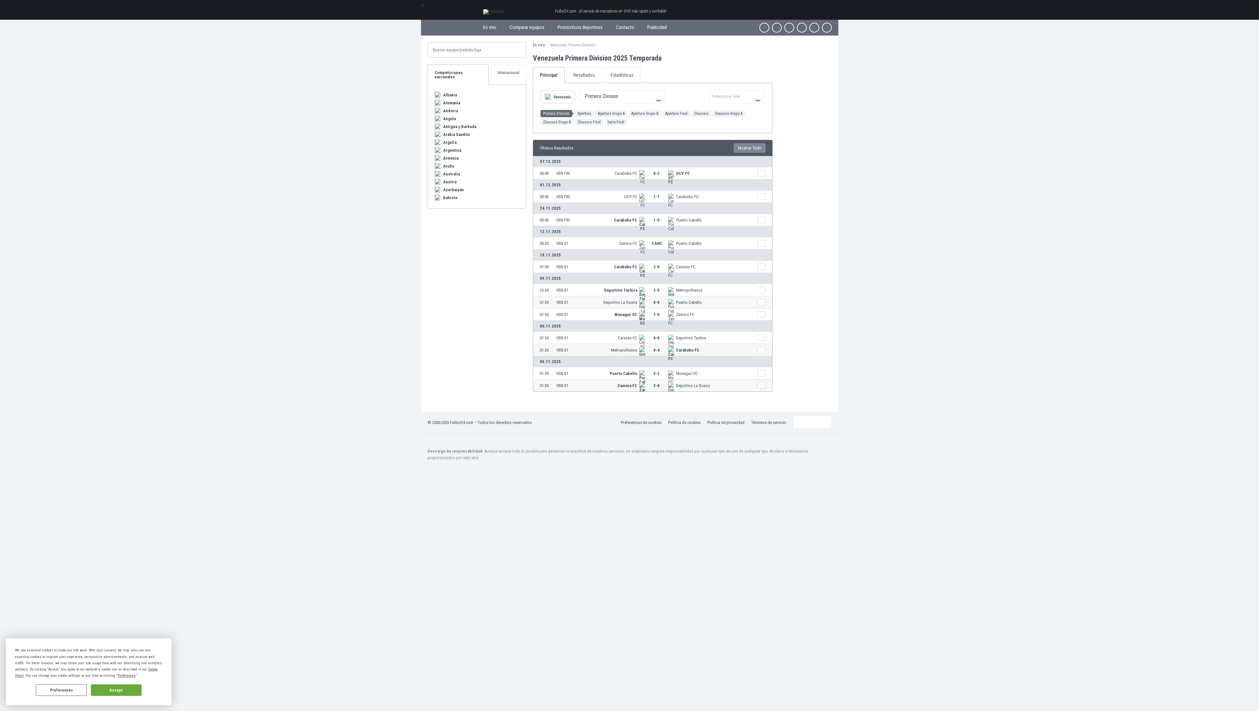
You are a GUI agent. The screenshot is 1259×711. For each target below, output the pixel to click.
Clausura (701, 113)
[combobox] (623, 96)
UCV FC (683, 173)
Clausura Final (589, 122)
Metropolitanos (689, 290)
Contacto (625, 27)
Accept (116, 690)
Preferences (61, 690)
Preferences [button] (127, 675)
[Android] (814, 28)
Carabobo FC (626, 173)
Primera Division (556, 113)
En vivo (489, 27)
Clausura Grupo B (557, 122)
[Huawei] (827, 28)
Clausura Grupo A (729, 113)
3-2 (656, 373)
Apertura (584, 113)
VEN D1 (562, 243)
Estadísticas (622, 75)
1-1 (656, 196)
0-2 (656, 173)
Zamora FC (628, 243)
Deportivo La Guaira (620, 302)
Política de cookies (684, 422)
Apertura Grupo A (611, 113)
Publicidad (657, 27)
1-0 (656, 220)
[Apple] (802, 28)
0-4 (656, 350)
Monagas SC (626, 314)
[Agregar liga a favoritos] (667, 58)
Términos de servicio (768, 422)
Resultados (584, 75)
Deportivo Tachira (620, 290)
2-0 (656, 266)
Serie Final (615, 122)
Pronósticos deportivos (580, 27)
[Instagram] (789, 28)
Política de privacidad (726, 422)
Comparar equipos (527, 27)
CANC (657, 243)
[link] (652, 173)
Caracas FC (685, 266)
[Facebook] (764, 28)
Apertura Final (676, 113)
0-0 (656, 302)
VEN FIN (563, 173)
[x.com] (777, 28)
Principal (549, 75)
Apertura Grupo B (645, 113)
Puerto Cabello (689, 220)
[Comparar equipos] (762, 173)
